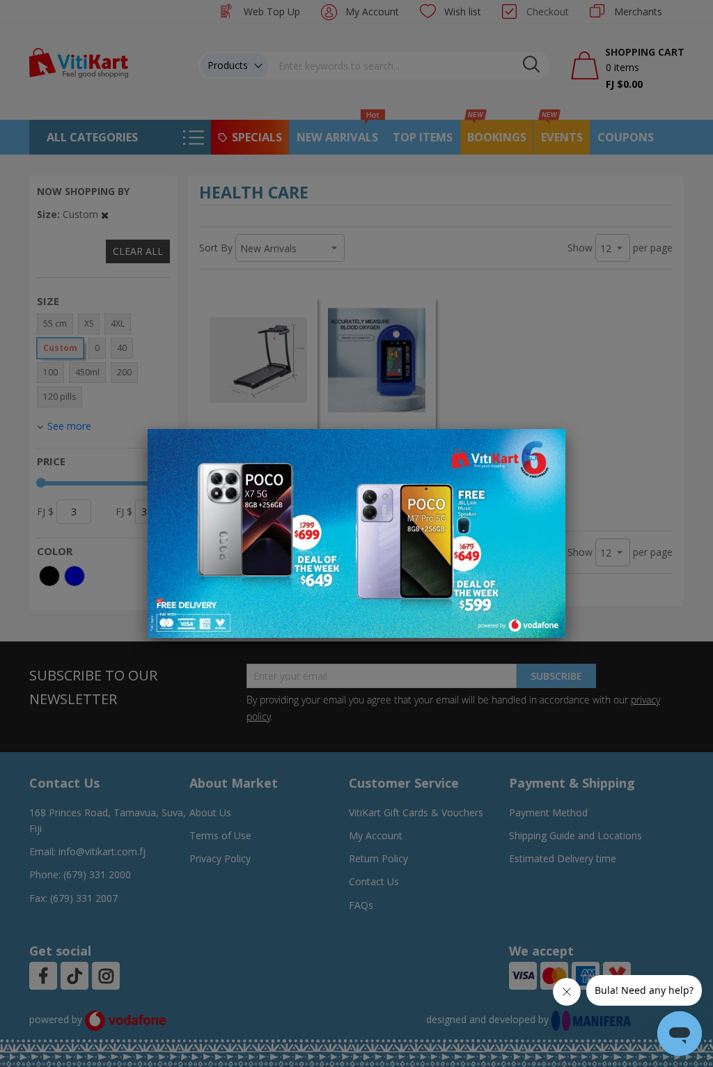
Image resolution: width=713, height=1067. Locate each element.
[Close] (545, 447)
